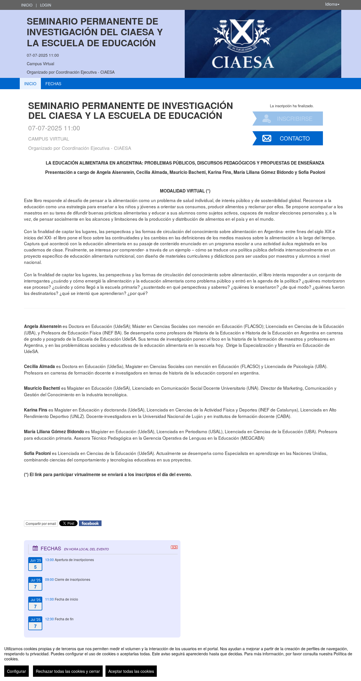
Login (45, 5)
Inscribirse (294, 118)
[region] (180, 659)
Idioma (331, 4)
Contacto (295, 138)
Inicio (26, 5)
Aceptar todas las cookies (131, 671)
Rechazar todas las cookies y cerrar (68, 671)
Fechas (53, 83)
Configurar (16, 671)
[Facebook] (90, 522)
